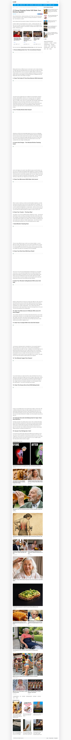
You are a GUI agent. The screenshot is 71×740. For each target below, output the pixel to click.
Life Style (17, 7)
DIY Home (23, 696)
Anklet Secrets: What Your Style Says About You (38, 714)
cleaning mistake (16, 696)
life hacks (34, 696)
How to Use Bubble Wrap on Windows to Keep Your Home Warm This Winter (27, 733)
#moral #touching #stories (48, 41)
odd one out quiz (46, 47)
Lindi (14, 2)
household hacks (29, 696)
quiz (54, 47)
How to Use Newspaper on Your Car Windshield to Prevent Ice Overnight (17, 733)
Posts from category (48, 7)
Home (14, 7)
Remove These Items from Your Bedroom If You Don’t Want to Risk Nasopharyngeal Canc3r (38, 733)
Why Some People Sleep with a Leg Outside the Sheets (27, 714)
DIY (20, 696)
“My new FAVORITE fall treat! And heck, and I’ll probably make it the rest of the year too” (17, 716)
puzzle (52, 47)
